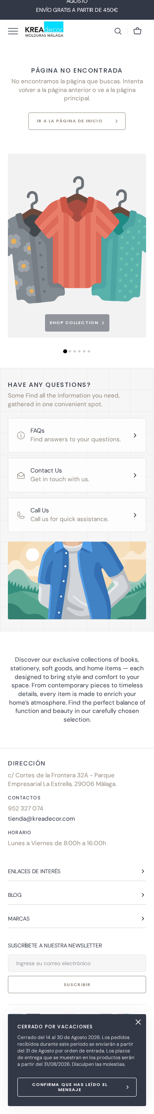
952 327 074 (25, 808)
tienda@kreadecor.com (41, 819)
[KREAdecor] (44, 31)
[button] (118, 31)
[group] (77, 246)
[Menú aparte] (16, 31)
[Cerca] (138, 1022)
